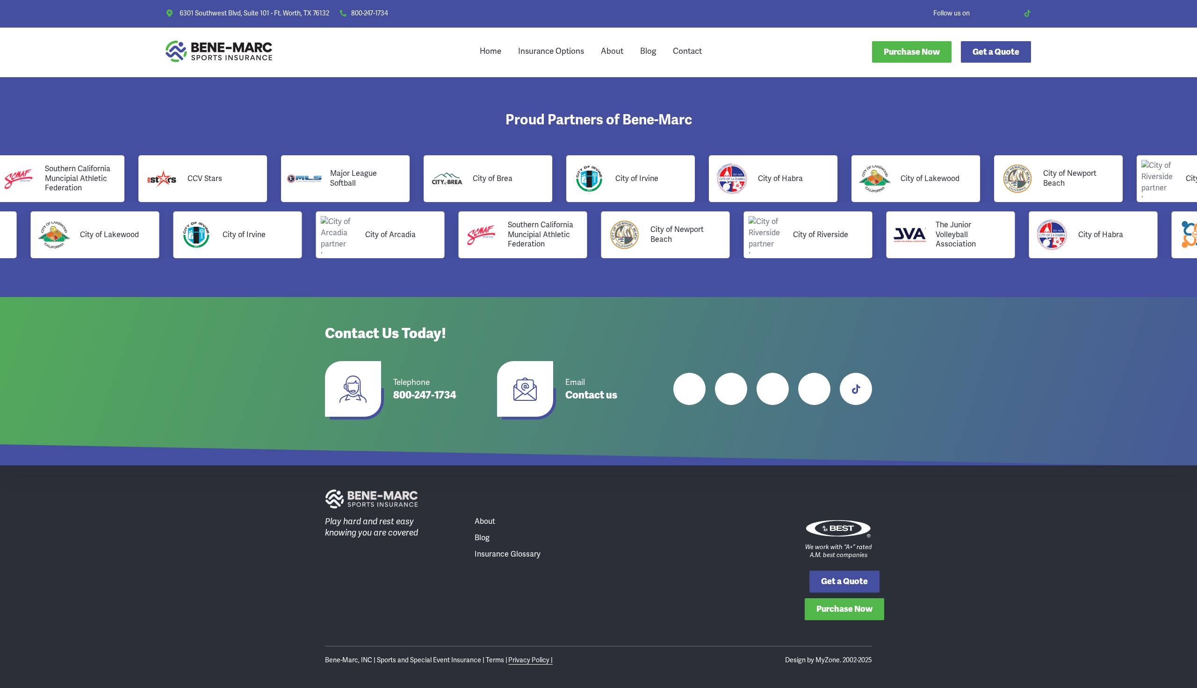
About (612, 51)
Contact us (591, 395)
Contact (687, 51)
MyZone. (828, 660)
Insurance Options (551, 51)
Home (490, 51)
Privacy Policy (529, 660)
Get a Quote (844, 581)
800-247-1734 (369, 13)
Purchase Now (912, 51)
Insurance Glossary (508, 554)
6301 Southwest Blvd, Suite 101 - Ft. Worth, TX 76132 (254, 13)
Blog (648, 51)
